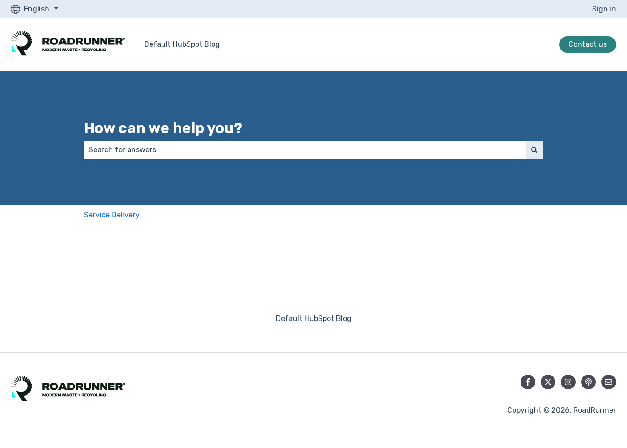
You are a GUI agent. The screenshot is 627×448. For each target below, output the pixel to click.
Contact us (587, 44)
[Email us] (608, 382)
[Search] (534, 150)
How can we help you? (163, 128)
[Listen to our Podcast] (588, 382)
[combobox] (305, 150)
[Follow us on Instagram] (568, 382)
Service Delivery (112, 214)
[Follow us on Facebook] (528, 382)
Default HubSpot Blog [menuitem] (314, 318)
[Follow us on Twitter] (548, 382)
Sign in (604, 9)
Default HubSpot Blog (182, 44)
